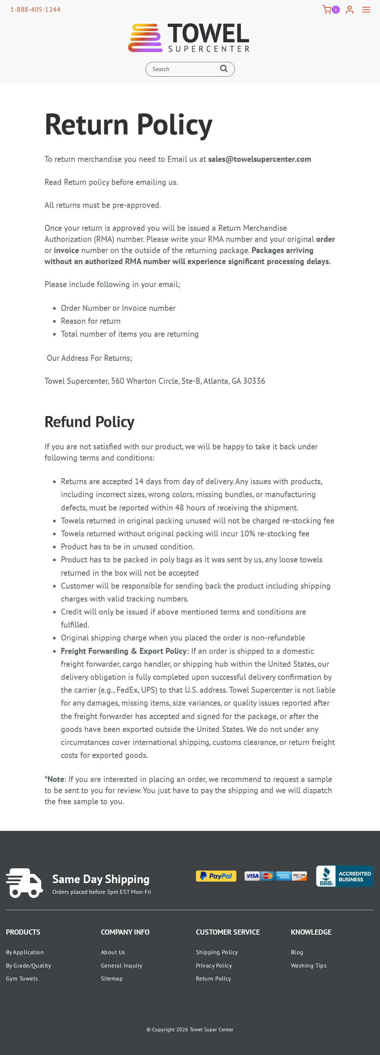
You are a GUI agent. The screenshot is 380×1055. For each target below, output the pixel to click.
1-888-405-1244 (35, 9)
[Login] (349, 10)
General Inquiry (121, 965)
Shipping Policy (217, 952)
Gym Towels (22, 978)
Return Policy (213, 978)
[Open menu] (366, 10)
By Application (25, 952)
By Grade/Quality (28, 965)
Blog (297, 952)
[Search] (225, 69)
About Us (113, 952)
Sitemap (112, 978)
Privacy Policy (214, 965)
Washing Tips (309, 965)
